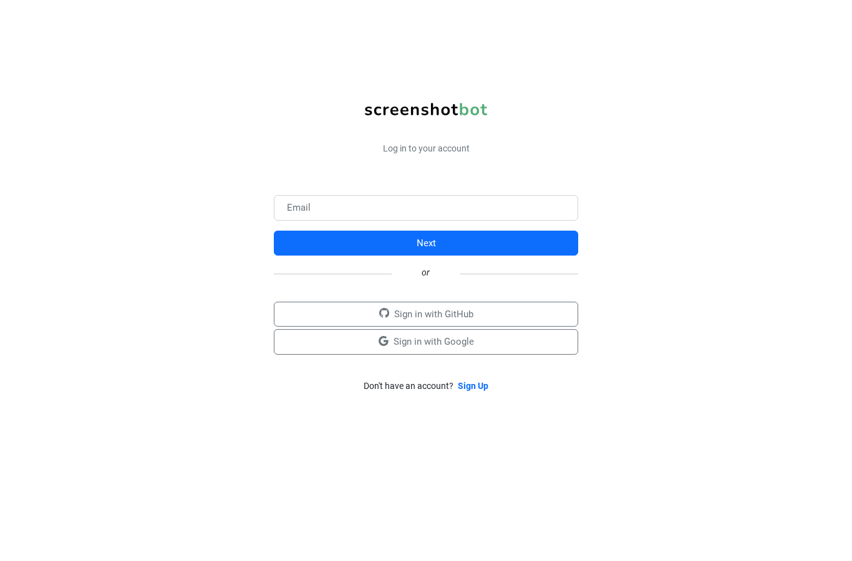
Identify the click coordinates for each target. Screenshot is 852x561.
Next (426, 243)
